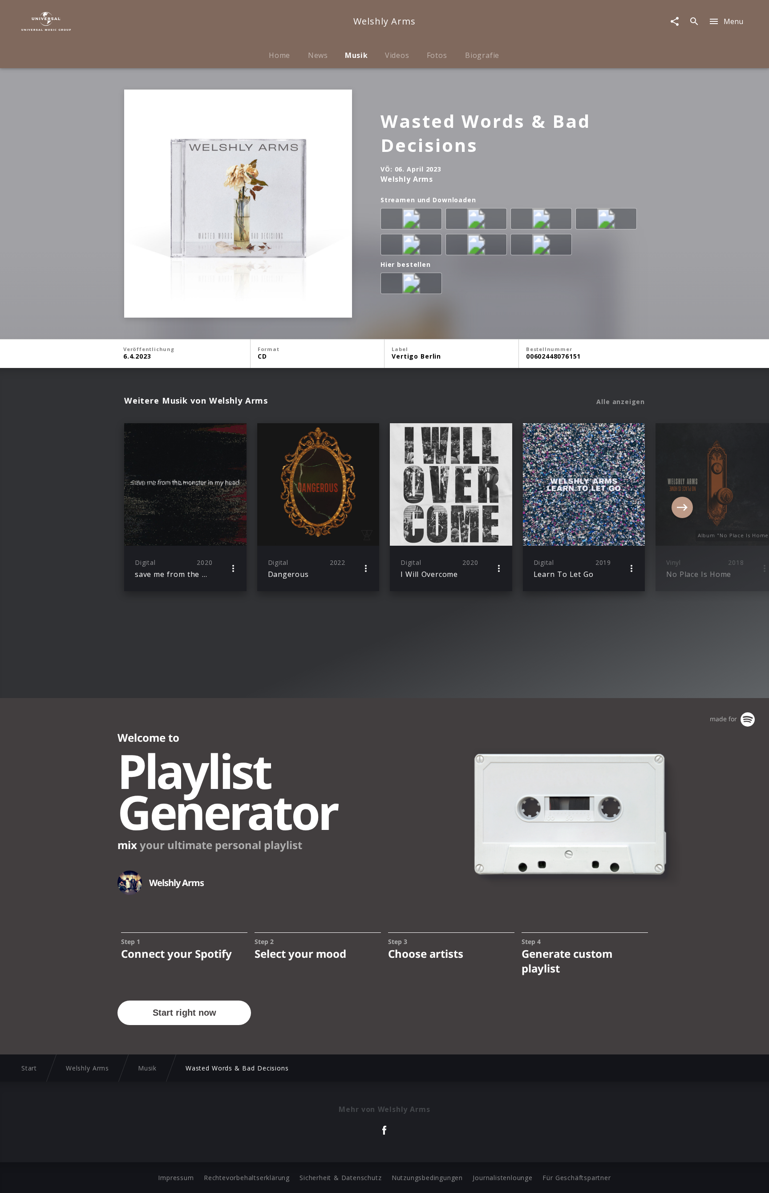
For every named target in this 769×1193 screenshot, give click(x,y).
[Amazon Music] (477, 220)
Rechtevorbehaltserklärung (247, 1177)
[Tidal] (477, 246)
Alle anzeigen (620, 402)
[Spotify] (542, 220)
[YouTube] (542, 246)
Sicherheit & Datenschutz (340, 1177)
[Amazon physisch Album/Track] (412, 285)
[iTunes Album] (412, 246)
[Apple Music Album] (412, 220)
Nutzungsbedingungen (427, 1177)
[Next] (682, 507)
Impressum (176, 1177)
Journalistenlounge (502, 1177)
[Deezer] (607, 220)
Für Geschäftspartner (576, 1177)
